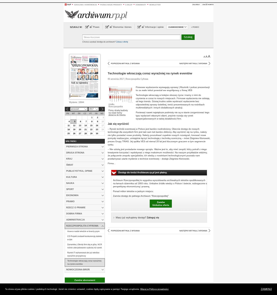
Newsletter (154, 5)
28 (85, 133)
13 (80, 125)
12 (74, 125)
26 (74, 133)
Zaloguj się (137, 217)
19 (74, 129)
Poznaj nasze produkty (111, 5)
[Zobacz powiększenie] (121, 94)
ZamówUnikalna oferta (160, 203)
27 (80, 133)
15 (91, 125)
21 (85, 129)
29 (91, 133)
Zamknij (266, 289)
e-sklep (128, 5)
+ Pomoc (195, 27)
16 (97, 125)
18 (68, 129)
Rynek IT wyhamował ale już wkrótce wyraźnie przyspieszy (83, 254)
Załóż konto (208, 4)
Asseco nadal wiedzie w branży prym (83, 231)
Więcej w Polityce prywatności (154, 289)
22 (91, 129)
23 (97, 129)
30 (97, 133)
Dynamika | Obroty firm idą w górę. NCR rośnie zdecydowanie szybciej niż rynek (84, 246)
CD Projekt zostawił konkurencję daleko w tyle (84, 238)
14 (85, 125)
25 (68, 133)
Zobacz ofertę (122, 42)
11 (69, 125)
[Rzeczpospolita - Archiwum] (96, 15)
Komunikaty (141, 5)
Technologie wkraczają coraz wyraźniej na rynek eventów (84, 262)
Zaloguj (196, 4)
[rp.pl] (68, 4)
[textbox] (131, 37)
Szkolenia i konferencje (85, 5)
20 (80, 129)
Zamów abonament (84, 280)
